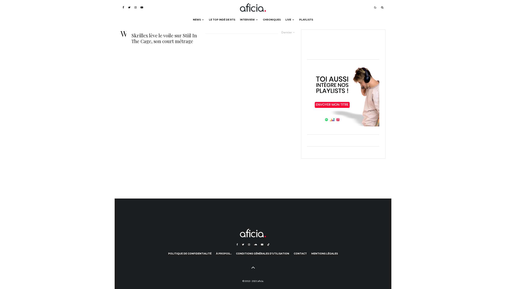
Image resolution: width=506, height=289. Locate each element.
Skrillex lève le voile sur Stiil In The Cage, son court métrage (164, 38)
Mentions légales (324, 253)
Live (288, 19)
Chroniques (272, 19)
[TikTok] (268, 244)
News (197, 19)
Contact (300, 253)
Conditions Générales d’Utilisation (262, 253)
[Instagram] (135, 7)
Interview (247, 19)
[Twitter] (129, 7)
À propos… (223, 253)
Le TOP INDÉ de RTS (222, 19)
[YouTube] (142, 7)
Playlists (306, 19)
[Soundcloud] (255, 244)
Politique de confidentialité (189, 253)
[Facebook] (123, 7)
